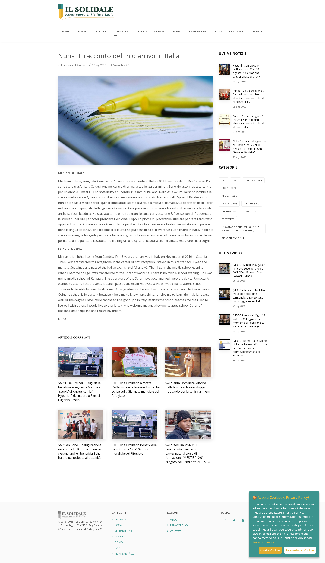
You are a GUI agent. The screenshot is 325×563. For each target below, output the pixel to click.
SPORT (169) (228, 219)
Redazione (236, 31)
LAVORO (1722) (229, 203)
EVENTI (177, 31)
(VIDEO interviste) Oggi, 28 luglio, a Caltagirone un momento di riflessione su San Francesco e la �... (249, 321)
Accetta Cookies (270, 550)
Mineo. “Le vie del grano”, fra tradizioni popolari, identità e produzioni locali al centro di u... (249, 96)
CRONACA (82, 31)
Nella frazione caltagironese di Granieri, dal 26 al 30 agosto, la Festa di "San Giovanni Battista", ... (250, 146)
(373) (235, 180)
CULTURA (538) (229, 211)
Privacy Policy (179, 525)
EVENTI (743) (250, 211)
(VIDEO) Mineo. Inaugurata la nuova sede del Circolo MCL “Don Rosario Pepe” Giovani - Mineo (249, 270)
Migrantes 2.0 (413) (232, 195)
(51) (223, 180)
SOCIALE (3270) (229, 188)
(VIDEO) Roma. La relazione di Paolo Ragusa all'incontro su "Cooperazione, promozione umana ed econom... (250, 348)
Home (65, 31)
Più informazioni (263, 542)
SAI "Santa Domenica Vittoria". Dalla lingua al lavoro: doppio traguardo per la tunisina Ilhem (187, 387)
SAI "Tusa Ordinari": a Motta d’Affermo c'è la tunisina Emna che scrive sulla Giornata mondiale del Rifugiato (136, 389)
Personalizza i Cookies (300, 550)
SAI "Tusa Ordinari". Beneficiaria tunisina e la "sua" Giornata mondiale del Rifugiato (134, 449)
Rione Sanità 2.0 (197, 33)
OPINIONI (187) (252, 203)
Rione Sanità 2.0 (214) (233, 238)
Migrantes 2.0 (120, 33)
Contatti (256, 31)
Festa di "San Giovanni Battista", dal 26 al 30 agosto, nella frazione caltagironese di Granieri (247, 71)
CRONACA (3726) (254, 180)
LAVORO (142, 31)
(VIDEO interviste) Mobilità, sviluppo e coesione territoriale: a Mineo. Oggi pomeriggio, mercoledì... (249, 295)
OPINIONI (159, 31)
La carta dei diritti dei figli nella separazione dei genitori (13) (240, 229)
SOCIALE (101, 31)
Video (218, 31)
